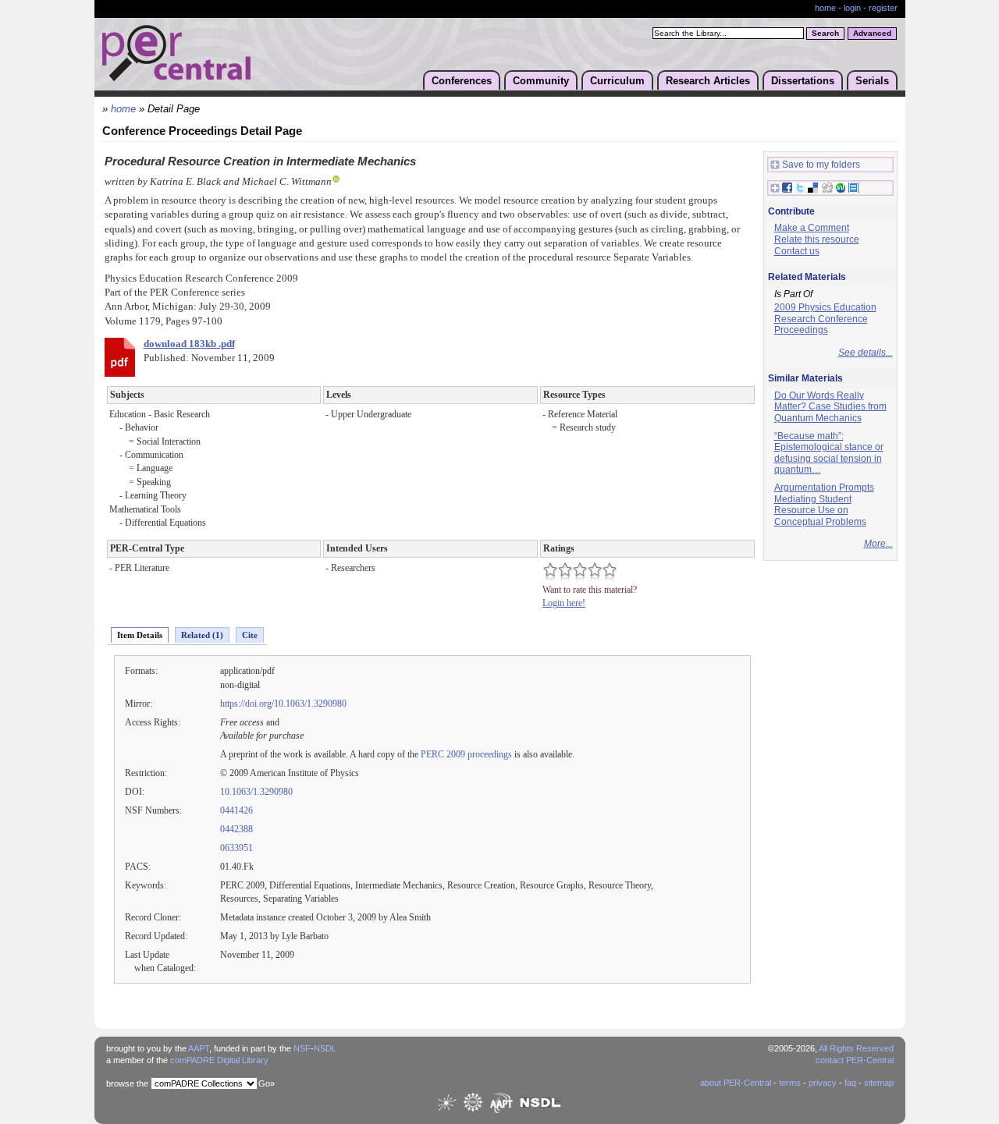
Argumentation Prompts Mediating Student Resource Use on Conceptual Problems (824, 504)
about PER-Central (735, 1082)
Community (541, 81)
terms (790, 1082)
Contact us (796, 251)
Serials (872, 81)
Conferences (462, 81)
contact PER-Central (855, 1060)
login (852, 7)
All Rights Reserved (856, 1048)
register (883, 7)
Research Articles (708, 81)
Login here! (563, 602)
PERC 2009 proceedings (466, 754)
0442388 (236, 829)
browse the (127, 1083)
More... (878, 543)
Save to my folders (821, 164)
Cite (250, 635)
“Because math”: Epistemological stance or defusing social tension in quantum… (828, 453)
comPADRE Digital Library (219, 1060)
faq (850, 1082)
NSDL (325, 1048)
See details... (865, 352)
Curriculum (617, 81)
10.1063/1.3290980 (256, 791)
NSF (302, 1048)
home (825, 7)
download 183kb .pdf (189, 344)
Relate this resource (816, 239)
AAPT (198, 1048)
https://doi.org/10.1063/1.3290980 (283, 703)
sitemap (879, 1082)
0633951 (236, 847)
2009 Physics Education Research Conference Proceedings (825, 318)
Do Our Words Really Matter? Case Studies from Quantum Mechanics (830, 407)
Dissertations (802, 81)
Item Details (139, 635)
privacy (823, 1082)
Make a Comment (811, 227)
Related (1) (202, 635)
